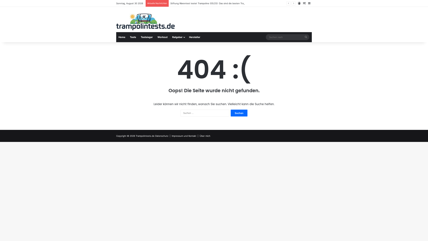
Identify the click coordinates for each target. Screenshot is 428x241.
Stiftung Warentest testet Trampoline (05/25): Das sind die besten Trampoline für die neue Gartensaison (225, 3)
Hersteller (194, 37)
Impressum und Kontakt (184, 136)
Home (122, 37)
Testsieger (147, 37)
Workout (162, 37)
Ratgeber (177, 37)
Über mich (205, 136)
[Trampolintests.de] (145, 23)
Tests (133, 37)
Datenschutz (161, 136)
